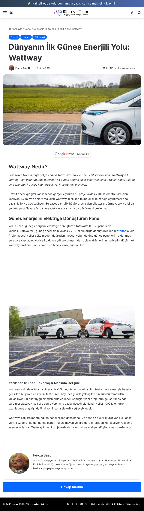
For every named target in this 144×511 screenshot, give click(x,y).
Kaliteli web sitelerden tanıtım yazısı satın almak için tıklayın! (71, 3)
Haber (26, 37)
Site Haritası (133, 504)
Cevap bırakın (72, 487)
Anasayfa (16, 28)
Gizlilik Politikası (115, 504)
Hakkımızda (97, 504)
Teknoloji (39, 37)
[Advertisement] (72, 278)
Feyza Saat (21, 68)
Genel (27, 28)
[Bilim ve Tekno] (72, 13)
